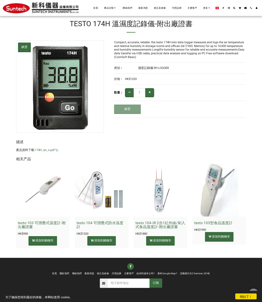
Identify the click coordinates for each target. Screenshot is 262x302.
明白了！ (246, 296)
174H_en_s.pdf (45, 150)
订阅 (156, 283)
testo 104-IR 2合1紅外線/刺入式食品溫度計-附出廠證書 (160, 225)
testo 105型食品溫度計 (213, 223)
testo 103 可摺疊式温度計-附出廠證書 (42, 225)
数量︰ (118, 93)
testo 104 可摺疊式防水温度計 (100, 225)
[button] (110, 8)
